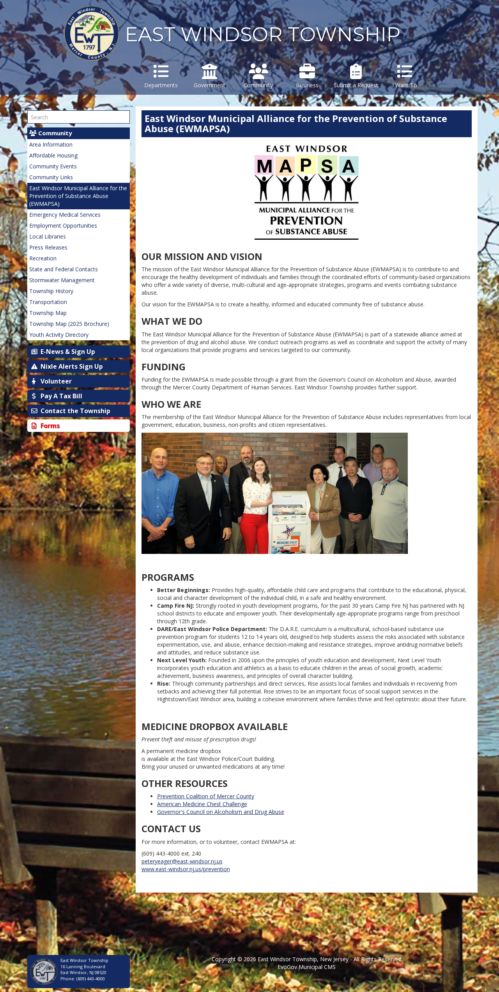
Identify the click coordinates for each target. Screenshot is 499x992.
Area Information (51, 144)
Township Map (48, 313)
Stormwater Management (62, 280)
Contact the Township (74, 411)
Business (307, 85)
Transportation (48, 302)
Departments (161, 85)
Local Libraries (47, 236)
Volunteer (55, 381)
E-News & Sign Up (67, 351)
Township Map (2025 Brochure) (69, 323)
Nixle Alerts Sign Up (71, 366)
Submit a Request (356, 85)
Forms (49, 425)
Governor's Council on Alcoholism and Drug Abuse (220, 811)
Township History (51, 291)
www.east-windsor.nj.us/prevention (186, 869)
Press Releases (48, 247)
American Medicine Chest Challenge (202, 804)
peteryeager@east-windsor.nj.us (182, 861)
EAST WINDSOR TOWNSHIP (262, 34)
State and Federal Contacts (63, 269)
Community (258, 85)
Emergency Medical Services (65, 214)
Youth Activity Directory (58, 334)
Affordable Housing (53, 155)
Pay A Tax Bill (60, 396)
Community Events (53, 166)
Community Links (51, 177)
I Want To (404, 85)
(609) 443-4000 (90, 978)
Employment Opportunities (63, 225)
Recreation (43, 258)
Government (209, 85)
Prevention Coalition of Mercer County (205, 796)
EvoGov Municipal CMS (307, 967)
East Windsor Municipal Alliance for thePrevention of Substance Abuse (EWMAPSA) (78, 195)
